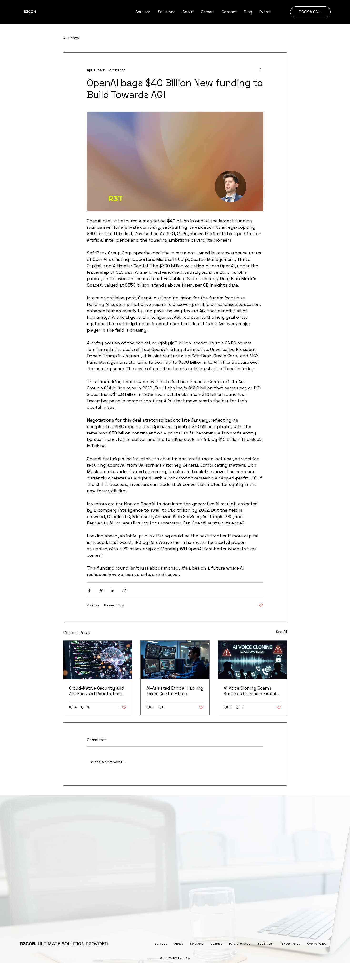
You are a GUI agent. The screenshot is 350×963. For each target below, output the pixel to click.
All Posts (71, 37)
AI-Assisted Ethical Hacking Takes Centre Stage (174, 690)
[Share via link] (124, 590)
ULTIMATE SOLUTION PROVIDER (64, 944)
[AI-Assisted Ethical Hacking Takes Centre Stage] (175, 660)
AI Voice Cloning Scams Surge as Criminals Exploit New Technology (251, 690)
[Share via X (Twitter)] (101, 590)
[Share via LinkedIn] (112, 590)
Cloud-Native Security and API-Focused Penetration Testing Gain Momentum (96, 690)
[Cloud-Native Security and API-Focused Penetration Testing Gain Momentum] (97, 660)
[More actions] (260, 70)
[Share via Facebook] (89, 590)
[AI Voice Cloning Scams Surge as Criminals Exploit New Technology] (252, 660)
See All (281, 632)
